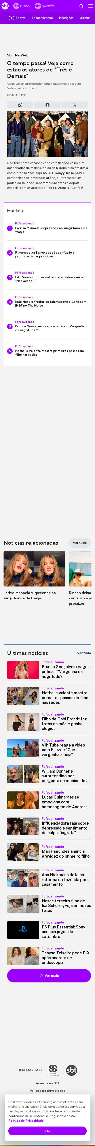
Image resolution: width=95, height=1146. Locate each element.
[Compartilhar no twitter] (75, 104)
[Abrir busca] (81, 6)
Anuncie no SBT (47, 1083)
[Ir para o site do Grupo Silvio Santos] (40, 1070)
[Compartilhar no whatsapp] (20, 104)
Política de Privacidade (26, 1121)
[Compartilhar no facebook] (47, 104)
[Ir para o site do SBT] (71, 1070)
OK (47, 1131)
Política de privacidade (47, 1091)
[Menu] (90, 6)
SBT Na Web (17, 55)
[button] (34, 580)
